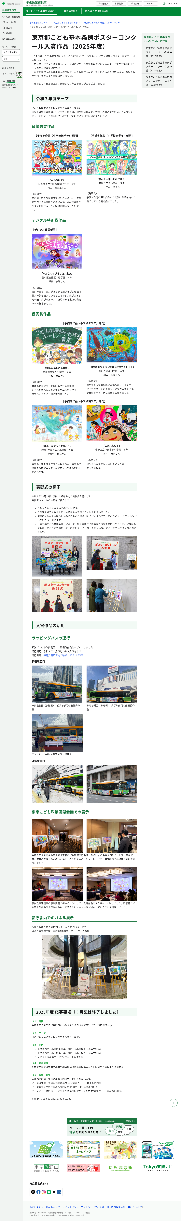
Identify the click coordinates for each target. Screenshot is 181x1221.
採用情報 (135, 3)
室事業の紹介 (71, 11)
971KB (79, 655)
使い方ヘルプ (135, 1207)
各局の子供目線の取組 (96, 11)
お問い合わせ (37, 1207)
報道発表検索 (8, 67)
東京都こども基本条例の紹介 (41, 11)
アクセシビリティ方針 (92, 1207)
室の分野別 (103, 3)
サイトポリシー (70, 1207)
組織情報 (119, 3)
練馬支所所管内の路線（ (56, 655)
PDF (71, 655)
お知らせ (150, 3)
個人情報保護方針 (115, 1207)
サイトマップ (53, 1207)
